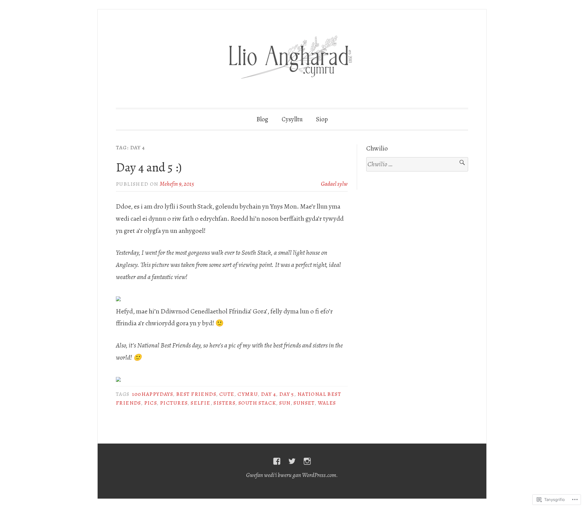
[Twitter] (292, 461)
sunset (304, 402)
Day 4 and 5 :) (149, 167)
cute (227, 394)
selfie (200, 402)
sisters (224, 402)
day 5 (286, 394)
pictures (173, 402)
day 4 (268, 394)
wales (327, 402)
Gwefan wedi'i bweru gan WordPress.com (291, 475)
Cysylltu (292, 119)
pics (150, 402)
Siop (322, 119)
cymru (248, 394)
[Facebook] (276, 461)
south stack (257, 402)
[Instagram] (307, 461)
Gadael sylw (334, 184)
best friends (196, 394)
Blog (262, 119)
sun (284, 402)
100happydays (152, 394)
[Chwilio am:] (417, 164)
